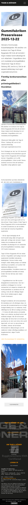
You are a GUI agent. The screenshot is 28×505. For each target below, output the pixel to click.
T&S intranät (14, 465)
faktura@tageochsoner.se (9, 478)
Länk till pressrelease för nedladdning (12, 339)
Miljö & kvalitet (14, 450)
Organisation (14, 452)
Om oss (14, 447)
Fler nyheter (14, 404)
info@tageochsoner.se (14, 433)
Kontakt (14, 454)
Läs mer (19, 501)
